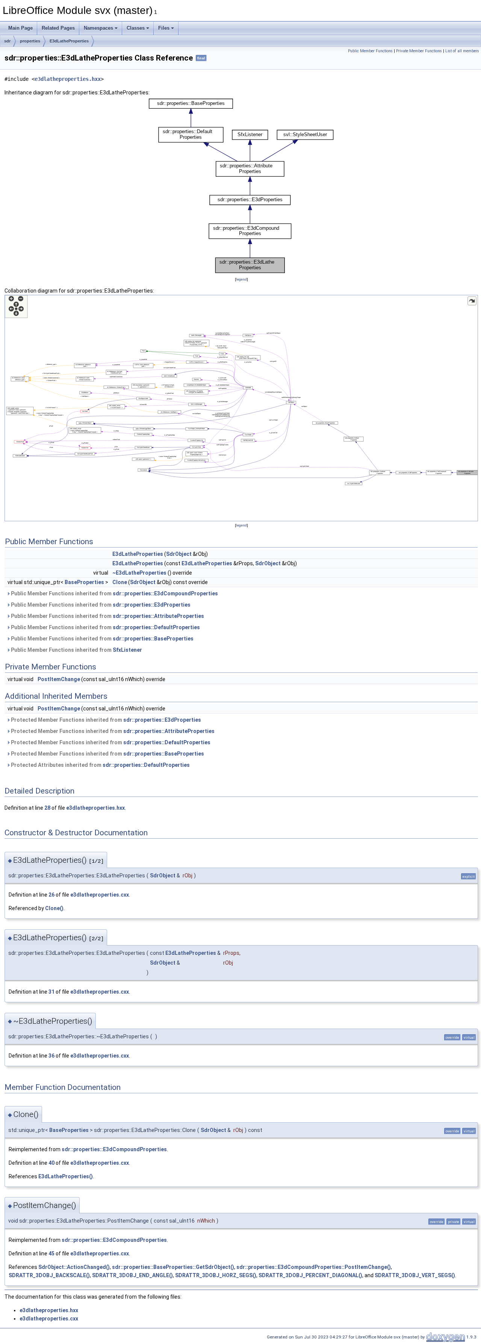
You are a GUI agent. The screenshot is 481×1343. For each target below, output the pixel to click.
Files (163, 28)
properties (30, 41)
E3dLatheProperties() (65, 1176)
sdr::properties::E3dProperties (152, 605)
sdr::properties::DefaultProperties (156, 627)
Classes (136, 28)
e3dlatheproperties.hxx (68, 79)
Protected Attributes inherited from (100, 765)
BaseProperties (84, 582)
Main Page (20, 28)
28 (47, 808)
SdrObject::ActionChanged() (74, 1267)
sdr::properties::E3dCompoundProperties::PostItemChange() (313, 1267)
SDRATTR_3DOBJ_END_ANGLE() (132, 1275)
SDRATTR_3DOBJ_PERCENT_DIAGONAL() (310, 1275)
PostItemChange (59, 679)
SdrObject (179, 554)
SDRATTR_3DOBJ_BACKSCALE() (49, 1275)
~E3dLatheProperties (139, 573)
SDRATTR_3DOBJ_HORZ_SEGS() (215, 1275)
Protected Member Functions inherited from (105, 720)
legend (241, 279)
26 (51, 895)
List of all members (462, 51)
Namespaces (98, 28)
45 (51, 1253)
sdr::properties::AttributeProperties (158, 616)
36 (51, 1056)
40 (51, 1163)
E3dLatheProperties (69, 41)
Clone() (54, 908)
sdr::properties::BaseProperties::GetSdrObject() (173, 1267)
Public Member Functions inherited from (114, 593)
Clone (119, 582)
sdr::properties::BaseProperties (153, 639)
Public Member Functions (370, 51)
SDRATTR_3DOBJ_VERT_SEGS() (415, 1275)
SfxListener (127, 650)
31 (51, 992)
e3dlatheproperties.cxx (99, 895)
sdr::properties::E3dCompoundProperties (165, 593)
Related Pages (58, 28)
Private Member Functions (419, 51)
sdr (7, 41)
